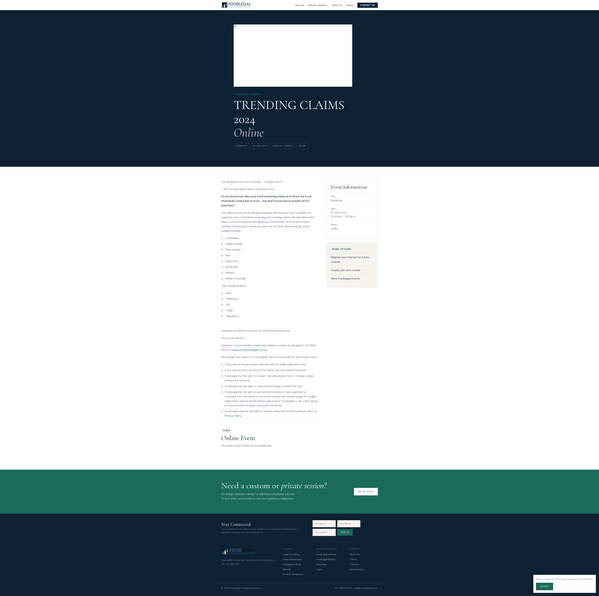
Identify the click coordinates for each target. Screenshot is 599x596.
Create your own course (345, 270)
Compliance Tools (292, 564)
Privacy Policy (357, 569)
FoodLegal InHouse (326, 554)
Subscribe (321, 564)
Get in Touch (365, 491)
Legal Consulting (291, 554)
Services (299, 5)
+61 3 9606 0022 (343, 588)
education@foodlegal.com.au (249, 350)
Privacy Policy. (233, 415)
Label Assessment (292, 559)
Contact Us (367, 5)
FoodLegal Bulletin (325, 559)
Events (349, 5)
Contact (354, 564)
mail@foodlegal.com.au (366, 588)
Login (319, 569)
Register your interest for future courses (350, 259)
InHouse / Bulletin (317, 5)
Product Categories (293, 574)
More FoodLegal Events (345, 278)
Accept (544, 586)
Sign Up (345, 532)
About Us (337, 5)
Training (286, 569)
